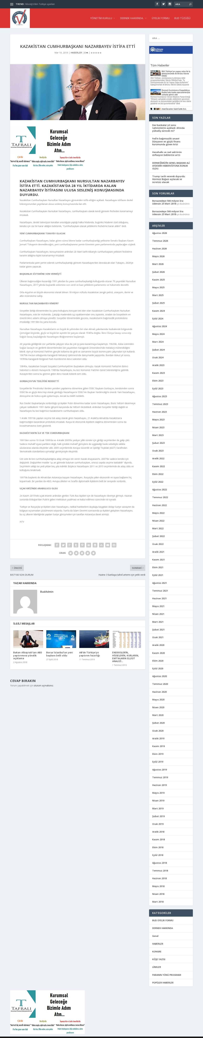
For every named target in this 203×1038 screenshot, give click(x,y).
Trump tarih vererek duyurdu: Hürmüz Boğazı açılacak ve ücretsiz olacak (168, 179)
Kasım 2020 (158, 652)
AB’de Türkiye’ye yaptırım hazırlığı (89, 654)
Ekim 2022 (157, 474)
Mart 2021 (158, 621)
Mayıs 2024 (158, 334)
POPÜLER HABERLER (163, 982)
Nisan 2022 (158, 520)
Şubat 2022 (158, 536)
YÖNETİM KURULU (101, 18)
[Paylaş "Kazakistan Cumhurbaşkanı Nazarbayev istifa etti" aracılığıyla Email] (108, 545)
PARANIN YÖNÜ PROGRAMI (166, 974)
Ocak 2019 (158, 823)
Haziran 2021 (159, 598)
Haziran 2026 (159, 248)
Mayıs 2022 (158, 512)
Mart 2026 (158, 264)
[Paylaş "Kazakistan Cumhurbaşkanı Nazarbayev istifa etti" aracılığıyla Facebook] (57, 545)
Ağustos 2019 (159, 769)
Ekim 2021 (157, 567)
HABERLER (76, 52)
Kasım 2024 (158, 310)
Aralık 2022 (158, 458)
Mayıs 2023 (158, 419)
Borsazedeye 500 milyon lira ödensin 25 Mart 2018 (167, 202)
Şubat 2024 (158, 349)
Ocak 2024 (158, 357)
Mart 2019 (158, 808)
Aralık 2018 (158, 831)
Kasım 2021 (158, 559)
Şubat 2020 (158, 722)
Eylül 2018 (157, 855)
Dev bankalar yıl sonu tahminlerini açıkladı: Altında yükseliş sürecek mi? (168, 128)
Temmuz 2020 (160, 683)
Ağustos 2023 (159, 396)
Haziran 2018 (159, 878)
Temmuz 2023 (160, 404)
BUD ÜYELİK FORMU (162, 920)
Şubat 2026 (158, 271)
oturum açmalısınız (43, 685)
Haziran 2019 (159, 785)
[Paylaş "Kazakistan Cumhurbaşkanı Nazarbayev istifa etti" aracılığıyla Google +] (69, 545)
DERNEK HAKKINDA (162, 928)
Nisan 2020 (158, 707)
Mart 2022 (158, 528)
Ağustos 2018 (159, 862)
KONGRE (156, 951)
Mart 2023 (158, 435)
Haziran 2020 (159, 691)
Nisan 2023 (158, 427)
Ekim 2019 (157, 753)
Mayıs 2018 (158, 886)
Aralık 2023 (158, 365)
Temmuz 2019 (160, 777)
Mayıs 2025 (158, 287)
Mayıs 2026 (158, 256)
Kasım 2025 (158, 279)
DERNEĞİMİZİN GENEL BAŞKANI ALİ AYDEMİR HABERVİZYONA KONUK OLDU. (171, 165)
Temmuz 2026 (160, 240)
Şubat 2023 (158, 442)
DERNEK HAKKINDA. (132, 18)
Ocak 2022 (158, 544)
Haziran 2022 (159, 505)
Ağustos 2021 (159, 582)
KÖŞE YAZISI (158, 959)
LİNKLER (156, 966)
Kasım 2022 (158, 466)
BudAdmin (46, 591)
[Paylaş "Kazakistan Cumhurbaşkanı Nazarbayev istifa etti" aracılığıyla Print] (114, 545)
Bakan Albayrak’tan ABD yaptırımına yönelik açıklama (27, 655)
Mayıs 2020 (158, 699)
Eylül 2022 (157, 481)
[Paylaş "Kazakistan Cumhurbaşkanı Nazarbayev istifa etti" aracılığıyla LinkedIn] (88, 545)
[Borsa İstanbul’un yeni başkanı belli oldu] (61, 639)
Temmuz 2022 (160, 497)
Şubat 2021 (158, 629)
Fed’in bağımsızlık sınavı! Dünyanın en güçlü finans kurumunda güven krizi (166, 141)
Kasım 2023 (158, 372)
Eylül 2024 (157, 318)
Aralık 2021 (158, 551)
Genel (155, 935)
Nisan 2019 (158, 800)
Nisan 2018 (158, 893)
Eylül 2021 (157, 575)
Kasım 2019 (158, 746)
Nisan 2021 (158, 613)
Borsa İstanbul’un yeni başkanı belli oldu (59, 654)
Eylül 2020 (157, 668)
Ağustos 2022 (159, 489)
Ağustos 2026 (159, 233)
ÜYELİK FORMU (161, 18)
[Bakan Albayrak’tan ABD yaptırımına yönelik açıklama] (28, 639)
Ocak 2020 (158, 730)
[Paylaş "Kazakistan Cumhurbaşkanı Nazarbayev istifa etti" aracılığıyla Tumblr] (76, 545)
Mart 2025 (158, 295)
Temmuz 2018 (160, 870)
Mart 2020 (158, 715)
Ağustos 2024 (159, 326)
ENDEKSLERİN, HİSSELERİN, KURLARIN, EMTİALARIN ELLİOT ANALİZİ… (125, 657)
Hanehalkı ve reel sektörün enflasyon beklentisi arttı (167, 153)
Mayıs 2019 (158, 792)
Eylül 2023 (157, 388)
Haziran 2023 (159, 411)
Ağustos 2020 (159, 676)
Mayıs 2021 (158, 606)
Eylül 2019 (157, 761)
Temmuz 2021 (160, 590)
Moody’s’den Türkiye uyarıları (40, 4)
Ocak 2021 (158, 637)
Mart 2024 (158, 341)
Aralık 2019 (158, 738)
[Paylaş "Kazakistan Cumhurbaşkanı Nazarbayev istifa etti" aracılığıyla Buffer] (95, 545)
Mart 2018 (158, 901)
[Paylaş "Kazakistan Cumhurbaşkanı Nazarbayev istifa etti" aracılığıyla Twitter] (63, 545)
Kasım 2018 (158, 839)
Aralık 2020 (158, 645)
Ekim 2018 (157, 847)
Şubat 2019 (158, 816)
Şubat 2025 (158, 302)
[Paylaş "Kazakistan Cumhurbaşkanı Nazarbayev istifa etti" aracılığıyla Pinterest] (82, 545)
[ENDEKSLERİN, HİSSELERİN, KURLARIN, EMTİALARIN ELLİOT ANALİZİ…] (127, 639)
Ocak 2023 (158, 450)
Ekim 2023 (157, 380)
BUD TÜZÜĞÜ (182, 18)
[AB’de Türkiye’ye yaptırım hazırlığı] (94, 639)
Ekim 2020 (157, 660)
